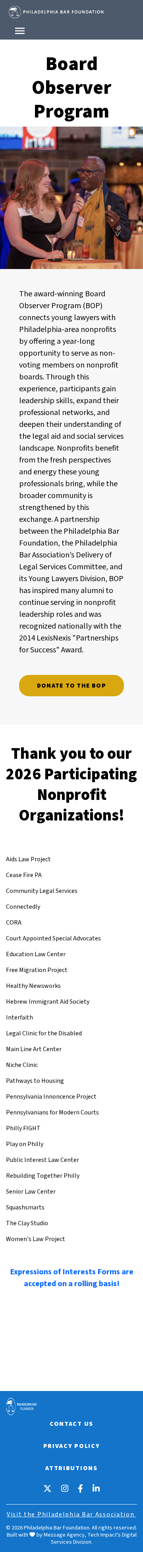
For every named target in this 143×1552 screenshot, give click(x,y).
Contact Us (71, 1423)
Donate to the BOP (71, 685)
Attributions (71, 1468)
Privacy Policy (71, 1446)
